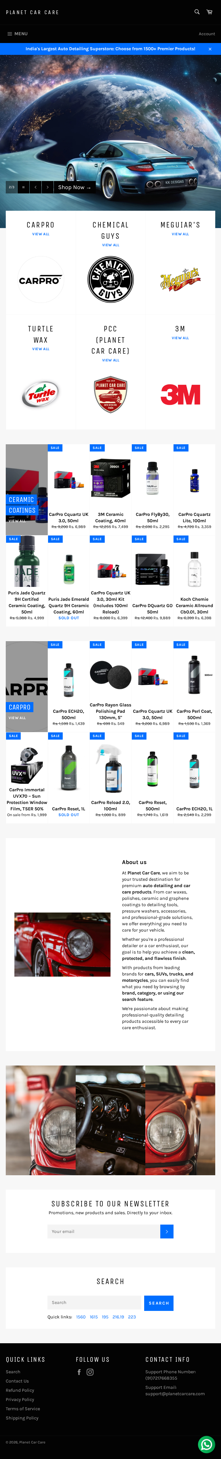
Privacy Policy (20, 1399)
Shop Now (75, 198)
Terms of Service (23, 1408)
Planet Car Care (33, 12)
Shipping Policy (22, 1418)
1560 (81, 1317)
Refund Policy (20, 1390)
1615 (94, 1317)
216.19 (118, 1317)
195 (105, 1317)
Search (159, 1303)
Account (207, 33)
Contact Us (17, 1381)
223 (132, 1317)
